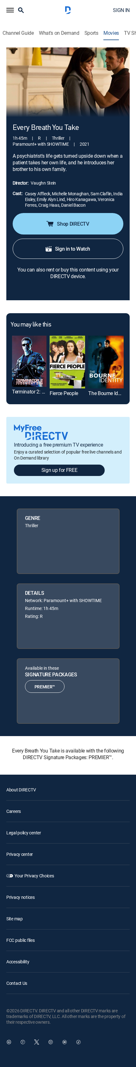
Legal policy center (23, 833)
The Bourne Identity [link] (109, 393)
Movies (111, 33)
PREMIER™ (44, 687)
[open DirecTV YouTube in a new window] (64, 1042)
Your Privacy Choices (34, 876)
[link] (29, 361)
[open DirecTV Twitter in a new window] (36, 1042)
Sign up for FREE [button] (59, 469)
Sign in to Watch (72, 248)
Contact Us (16, 983)
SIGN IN (121, 10)
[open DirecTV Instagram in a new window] (50, 1042)
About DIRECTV (21, 790)
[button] (10, 10)
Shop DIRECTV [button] (73, 223)
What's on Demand (59, 33)
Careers (13, 811)
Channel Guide (18, 33)
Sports (91, 33)
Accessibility (17, 962)
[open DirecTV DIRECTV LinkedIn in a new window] (8, 1042)
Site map (14, 919)
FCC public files (20, 940)
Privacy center (19, 854)
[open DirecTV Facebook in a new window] (22, 1042)
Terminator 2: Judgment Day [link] (42, 391)
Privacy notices (20, 897)
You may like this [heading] (31, 325)
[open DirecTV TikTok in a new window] (78, 1042)
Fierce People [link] (64, 393)
